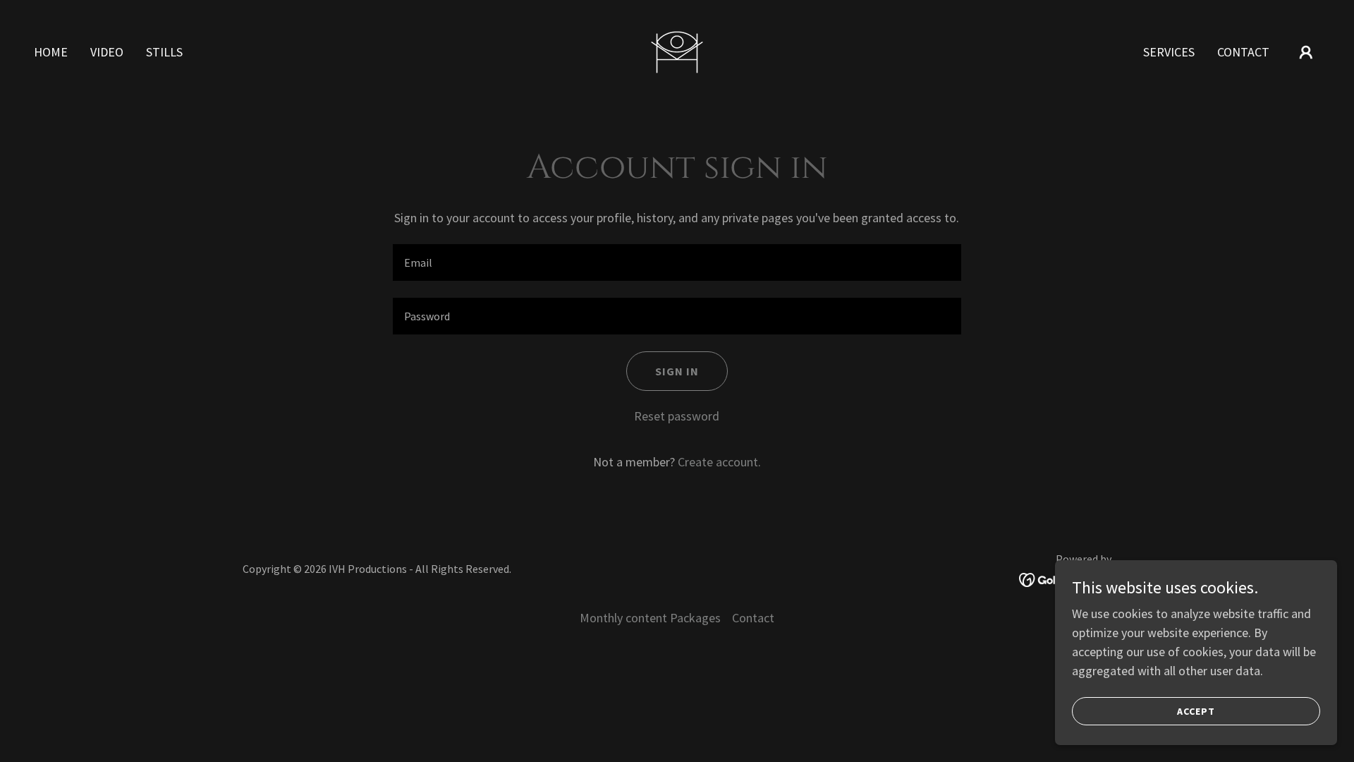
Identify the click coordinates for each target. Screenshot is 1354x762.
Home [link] (51, 52)
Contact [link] (1243, 52)
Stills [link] (164, 52)
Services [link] (1169, 52)
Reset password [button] (676, 416)
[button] (1306, 52)
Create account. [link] (719, 462)
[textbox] (676, 262)
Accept (1196, 711)
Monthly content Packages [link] (650, 618)
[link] (677, 50)
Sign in (677, 371)
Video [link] (106, 52)
